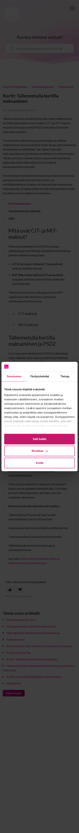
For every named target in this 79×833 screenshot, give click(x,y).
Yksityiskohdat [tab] (39, 376)
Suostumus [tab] (14, 376)
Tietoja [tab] (64, 376)
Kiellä (39, 462)
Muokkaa (37, 451)
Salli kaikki (39, 439)
